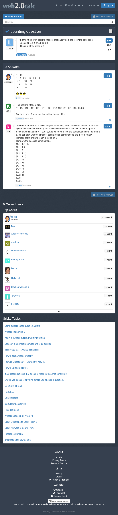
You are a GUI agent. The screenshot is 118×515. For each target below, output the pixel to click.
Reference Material (14, 433)
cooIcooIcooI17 (18, 250)
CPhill (14, 216)
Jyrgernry (15, 295)
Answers (12, 66)
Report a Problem (60, 479)
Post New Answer (104, 16)
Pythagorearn (17, 259)
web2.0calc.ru (97, 504)
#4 (110, 186)
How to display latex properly (19, 355)
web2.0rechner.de (39, 504)
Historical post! (12, 409)
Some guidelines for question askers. (23, 325)
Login (108, 5)
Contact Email (60, 495)
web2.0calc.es (55, 504)
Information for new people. (18, 439)
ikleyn (14, 267)
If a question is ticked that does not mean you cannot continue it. (36, 373)
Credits (59, 476)
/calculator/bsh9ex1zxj (15, 403)
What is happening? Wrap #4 (19, 415)
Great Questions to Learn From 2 (21, 421)
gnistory (15, 242)
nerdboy (15, 303)
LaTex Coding (11, 397)
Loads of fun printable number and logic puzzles (28, 343)
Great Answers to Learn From (19, 427)
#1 (110, 99)
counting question (25, 31)
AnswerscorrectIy (19, 233)
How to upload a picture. (16, 367)
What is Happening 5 (15, 331)
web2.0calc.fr (69, 504)
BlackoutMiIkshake (20, 286)
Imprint (59, 457)
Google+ (60, 489)
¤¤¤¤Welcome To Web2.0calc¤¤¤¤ (22, 349)
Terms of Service (59, 463)
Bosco (14, 226)
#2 (110, 120)
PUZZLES (9, 391)
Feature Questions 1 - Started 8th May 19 (25, 361)
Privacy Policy (59, 460)
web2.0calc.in (83, 504)
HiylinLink (15, 278)
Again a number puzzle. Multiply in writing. (25, 337)
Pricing (59, 473)
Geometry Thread (13, 385)
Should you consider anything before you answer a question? (34, 379)
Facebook (60, 492)
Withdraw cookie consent (59, 501)
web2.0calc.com (22, 504)
